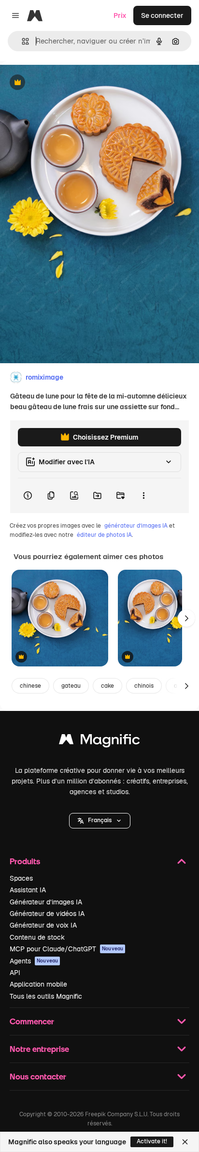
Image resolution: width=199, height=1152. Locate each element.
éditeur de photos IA (104, 535)
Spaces (21, 878)
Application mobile (38, 984)
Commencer (32, 1021)
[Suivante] (186, 618)
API (15, 972)
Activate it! (152, 1141)
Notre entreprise (39, 1049)
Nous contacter (38, 1076)
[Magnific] (99, 741)
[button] (99, 820)
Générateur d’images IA (46, 902)
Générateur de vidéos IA (47, 913)
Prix (120, 15)
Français (100, 820)
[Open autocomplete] (21, 41)
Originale (63, 83)
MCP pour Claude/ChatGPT (66, 949)
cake (107, 686)
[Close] (185, 1142)
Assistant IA (28, 890)
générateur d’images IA (136, 526)
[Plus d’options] (143, 495)
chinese (30, 686)
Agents (34, 961)
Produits (25, 861)
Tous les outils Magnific (46, 996)
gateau (71, 686)
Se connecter (162, 15)
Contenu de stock (37, 937)
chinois (144, 686)
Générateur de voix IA (43, 925)
